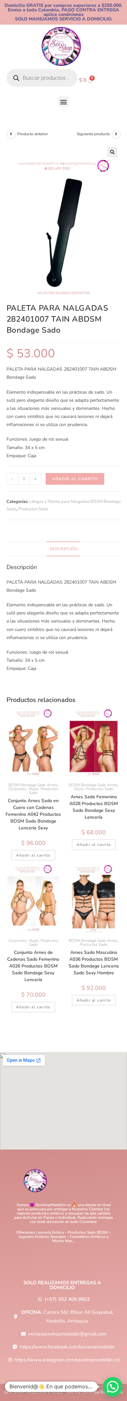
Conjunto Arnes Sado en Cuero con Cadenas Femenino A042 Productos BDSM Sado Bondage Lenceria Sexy (33, 814)
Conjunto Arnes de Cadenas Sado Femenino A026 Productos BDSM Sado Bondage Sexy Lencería (33, 966)
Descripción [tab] (63, 549)
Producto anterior (32, 134)
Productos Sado (33, 509)
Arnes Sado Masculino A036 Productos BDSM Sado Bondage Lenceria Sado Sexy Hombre (94, 962)
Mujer (33, 788)
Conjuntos (17, 788)
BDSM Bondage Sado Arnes (32, 785)
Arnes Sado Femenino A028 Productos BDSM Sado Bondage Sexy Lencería (93, 807)
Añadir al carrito (75, 478)
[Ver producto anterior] (11, 134)
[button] (63, 101)
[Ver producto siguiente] (116, 134)
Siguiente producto (93, 134)
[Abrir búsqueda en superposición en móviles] (42, 78)
